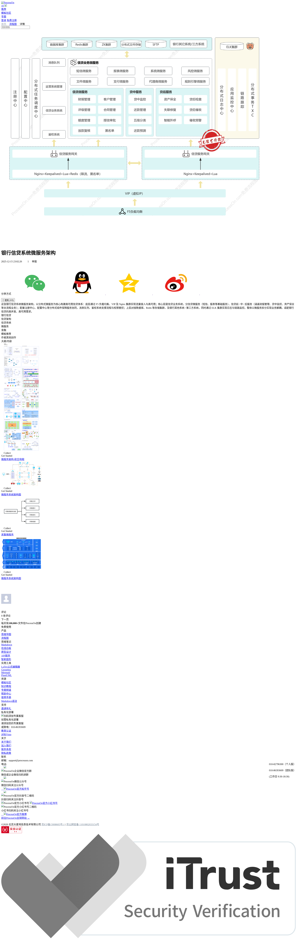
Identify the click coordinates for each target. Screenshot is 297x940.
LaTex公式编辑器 (10, 666)
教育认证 (6, 730)
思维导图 (6, 634)
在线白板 (6, 648)
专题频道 (6, 690)
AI (2, 5)
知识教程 (6, 686)
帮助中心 (6, 693)
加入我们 (6, 745)
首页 (4, 24)
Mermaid (5, 672)
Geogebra (6, 669)
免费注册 (12, 20)
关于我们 (6, 742)
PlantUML (6, 675)
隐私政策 (6, 753)
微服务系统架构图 (11, 494)
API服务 (5, 655)
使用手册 (6, 697)
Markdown (6, 644)
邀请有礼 (6, 708)
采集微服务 (7, 534)
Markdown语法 (9, 701)
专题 (3, 16)
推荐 (3, 9)
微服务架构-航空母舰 (12, 459)
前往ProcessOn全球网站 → (15, 818)
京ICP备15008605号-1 (53, 824)
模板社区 (6, 13)
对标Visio (6, 734)
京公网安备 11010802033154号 (82, 824)
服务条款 (6, 749)
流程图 (13, 24)
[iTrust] (148, 937)
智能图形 (6, 659)
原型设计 (6, 652)
